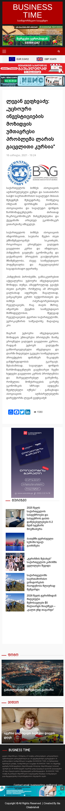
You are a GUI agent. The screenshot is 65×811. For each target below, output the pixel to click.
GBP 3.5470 (47, 59)
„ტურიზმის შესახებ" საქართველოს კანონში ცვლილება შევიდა (15, 562)
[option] (32, 519)
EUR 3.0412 (20, 59)
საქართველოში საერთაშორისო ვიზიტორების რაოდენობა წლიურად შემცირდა (15, 582)
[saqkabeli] (32, 462)
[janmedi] (32, 791)
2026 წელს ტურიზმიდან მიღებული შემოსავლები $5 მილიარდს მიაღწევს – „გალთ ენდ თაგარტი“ (15, 602)
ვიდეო (13, 703)
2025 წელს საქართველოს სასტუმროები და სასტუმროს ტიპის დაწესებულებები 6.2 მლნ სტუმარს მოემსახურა (15, 518)
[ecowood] (32, 30)
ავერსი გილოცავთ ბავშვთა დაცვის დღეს (32, 725)
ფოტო (13, 655)
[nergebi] (32, 40)
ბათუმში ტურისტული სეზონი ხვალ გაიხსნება (15, 542)
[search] (59, 51)
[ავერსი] (32, 68)
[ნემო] (32, 80)
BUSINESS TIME (32, 11)
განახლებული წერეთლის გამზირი (32, 678)
